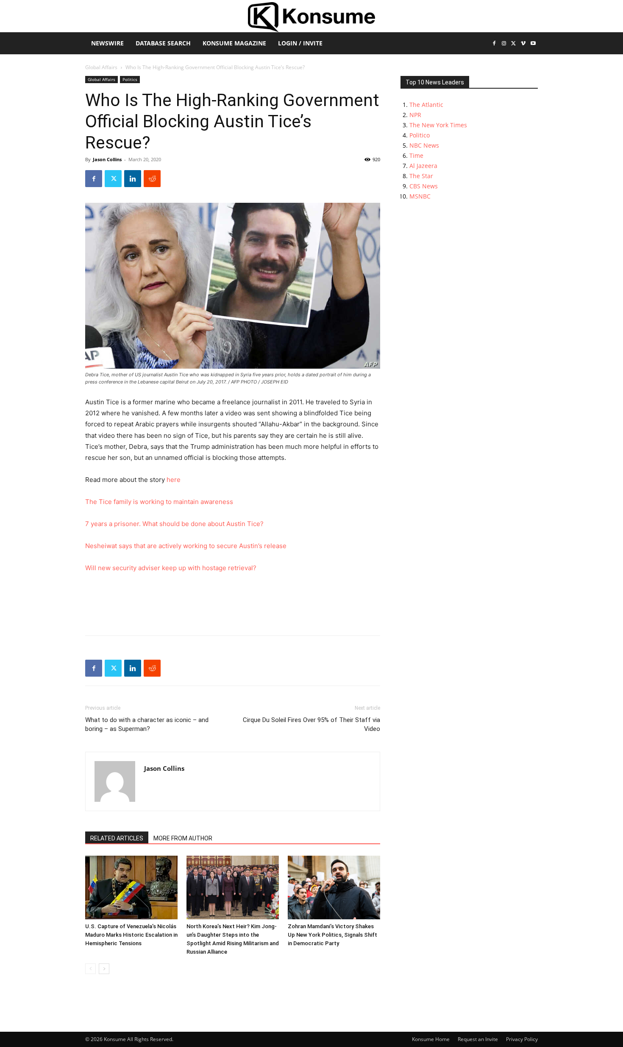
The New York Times (438, 125)
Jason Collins (107, 159)
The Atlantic (426, 105)
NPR (415, 115)
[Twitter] (514, 44)
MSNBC (420, 196)
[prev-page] (90, 968)
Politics (129, 79)
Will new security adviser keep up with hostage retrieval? (170, 568)
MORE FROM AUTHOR (182, 838)
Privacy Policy (522, 1039)
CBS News (423, 186)
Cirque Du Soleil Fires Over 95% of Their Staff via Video (311, 724)
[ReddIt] (152, 178)
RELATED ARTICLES (116, 838)
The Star (421, 176)
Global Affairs (101, 67)
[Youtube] (533, 44)
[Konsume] (311, 17)
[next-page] (104, 968)
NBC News (424, 145)
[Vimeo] (523, 44)
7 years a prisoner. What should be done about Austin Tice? (174, 524)
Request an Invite (478, 1039)
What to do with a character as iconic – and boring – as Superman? (147, 724)
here (174, 480)
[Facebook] (494, 44)
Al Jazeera (423, 166)
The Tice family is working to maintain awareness (159, 502)
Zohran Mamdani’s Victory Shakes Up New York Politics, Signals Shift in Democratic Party (332, 934)
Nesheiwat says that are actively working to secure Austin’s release (185, 546)
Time (416, 155)
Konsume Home (431, 1039)
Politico (419, 135)
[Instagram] (504, 44)
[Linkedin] (132, 178)
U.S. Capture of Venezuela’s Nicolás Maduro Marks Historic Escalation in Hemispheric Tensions (131, 934)
